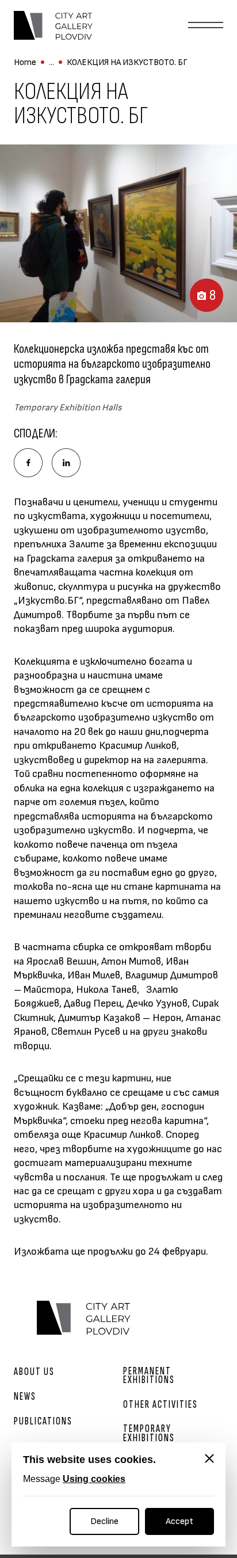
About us (34, 1371)
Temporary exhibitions (149, 1433)
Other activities (160, 1404)
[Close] (209, 1458)
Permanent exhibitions (149, 1375)
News (25, 1396)
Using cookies (94, 1479)
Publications (43, 1421)
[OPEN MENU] (205, 25)
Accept (179, 1521)
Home (25, 62)
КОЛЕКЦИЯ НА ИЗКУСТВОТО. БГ (127, 62)
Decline (104, 1521)
